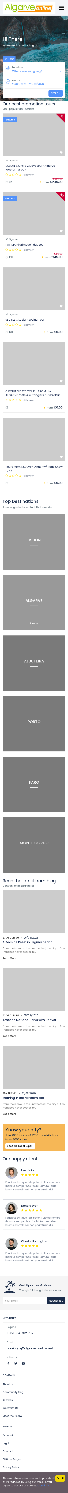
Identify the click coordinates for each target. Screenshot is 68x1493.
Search (55, 93)
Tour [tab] (10, 59)
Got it (60, 1478)
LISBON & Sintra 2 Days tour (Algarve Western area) (30, 168)
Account (8, 1435)
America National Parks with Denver (29, 1020)
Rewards (8, 1400)
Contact (8, 1451)
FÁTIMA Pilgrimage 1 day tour (25, 245)
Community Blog (13, 1392)
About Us (8, 1384)
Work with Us (10, 1408)
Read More (9, 958)
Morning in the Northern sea (23, 1098)
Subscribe (56, 1301)
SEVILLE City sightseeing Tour (24, 320)
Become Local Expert (20, 1146)
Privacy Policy (11, 1467)
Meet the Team (12, 1416)
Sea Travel (10, 1093)
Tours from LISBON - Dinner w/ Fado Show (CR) (34, 469)
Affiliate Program (13, 1459)
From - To (18, 80)
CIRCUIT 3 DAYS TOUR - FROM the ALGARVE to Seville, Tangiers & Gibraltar (32, 393)
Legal (6, 1443)
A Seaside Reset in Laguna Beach (27, 942)
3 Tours (34, 623)
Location (17, 67)
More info (43, 1485)
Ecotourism (11, 937)
